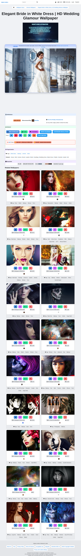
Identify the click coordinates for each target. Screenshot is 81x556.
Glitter (30, 498)
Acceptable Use (39, 546)
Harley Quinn (64, 277)
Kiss (37, 388)
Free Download (13, 131)
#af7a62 (47, 163)
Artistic (70, 203)
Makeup (24, 203)
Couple (32, 388)
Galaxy (26, 498)
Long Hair (14, 534)
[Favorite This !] (55, 417)
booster (27, 459)
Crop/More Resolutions (61, 131)
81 (26, 229)
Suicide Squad (58, 280)
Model (20, 203)
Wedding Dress (43, 157)
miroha (37, 120)
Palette (55, 157)
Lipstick (27, 157)
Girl (68, 157)
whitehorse (27, 423)
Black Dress (50, 157)
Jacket (65, 157)
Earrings (20, 277)
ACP (9, 142)
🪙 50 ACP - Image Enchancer (42, 142)
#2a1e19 (50, 163)
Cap (49, 277)
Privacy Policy (20, 546)
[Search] (37, 2)
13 (26, 378)
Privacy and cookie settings (40, 549)
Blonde (23, 239)
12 (26, 306)
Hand (37, 534)
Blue (52, 534)
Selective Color (51, 498)
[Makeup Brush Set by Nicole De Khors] (57, 414)
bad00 (62, 235)
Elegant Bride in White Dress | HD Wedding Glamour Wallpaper (53, 7)
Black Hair (50, 316)
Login (72, 2)
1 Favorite (34, 131)
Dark (49, 239)
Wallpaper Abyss (20, 7)
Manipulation (50, 203)
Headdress (60, 239)
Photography (57, 426)
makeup (19, 153)
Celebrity (59, 462)
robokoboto (62, 348)
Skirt (15, 157)
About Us (9, 546)
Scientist (60, 157)
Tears (19, 426)
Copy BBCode (42, 135)
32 (60, 193)
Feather (32, 534)
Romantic (28, 388)
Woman (29, 203)
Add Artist (17, 120)
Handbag (36, 157)
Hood (62, 498)
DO (62, 423)
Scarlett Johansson (67, 462)
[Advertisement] (40, 103)
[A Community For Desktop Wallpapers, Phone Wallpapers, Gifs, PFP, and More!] (13, 7)
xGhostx (27, 235)
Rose (16, 203)
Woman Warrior (63, 241)
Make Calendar (45, 131)
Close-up (25, 277)
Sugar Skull (51, 241)
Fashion (27, 352)
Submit (60, 2)
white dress (13, 153)
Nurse (12, 157)
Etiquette (47, 546)
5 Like (24, 131)
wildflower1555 (27, 384)
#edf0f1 (43, 163)
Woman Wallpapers (31, 7)
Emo (31, 426)
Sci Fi (57, 241)
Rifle (65, 239)
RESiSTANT (62, 199)
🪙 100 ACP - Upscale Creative (23, 142)
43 (26, 268)
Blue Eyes (13, 239)
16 (60, 229)
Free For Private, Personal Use (55, 119)
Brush (23, 157)
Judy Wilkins (34, 462)
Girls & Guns (54, 239)
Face (34, 203)
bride (28, 153)
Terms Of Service (30, 546)
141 (26, 193)
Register (77, 2)
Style (18, 352)
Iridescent (60, 352)
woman (24, 153)
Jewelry (35, 277)
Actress (19, 157)
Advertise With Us (55, 546)
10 (60, 378)
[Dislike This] (65, 417)
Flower (19, 462)
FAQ (14, 546)
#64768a (40, 163)
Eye (64, 352)
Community (67, 2)
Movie (69, 277)
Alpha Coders (4, 2)
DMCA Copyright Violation (68, 546)
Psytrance (27, 199)
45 (60, 268)
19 (26, 417)
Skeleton (61, 534)
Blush (31, 157)
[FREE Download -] (50, 417)
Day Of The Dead (20, 388)
